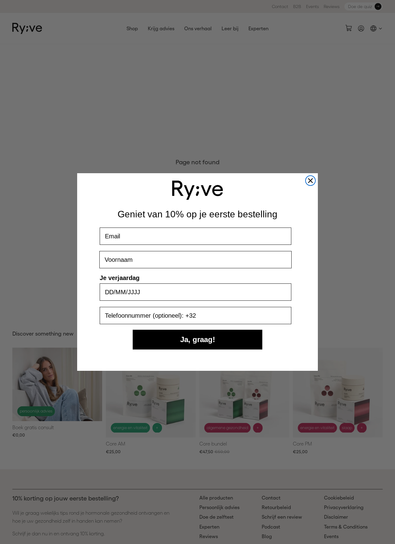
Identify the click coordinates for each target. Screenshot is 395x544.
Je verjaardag (119, 277)
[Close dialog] (310, 181)
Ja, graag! (197, 339)
